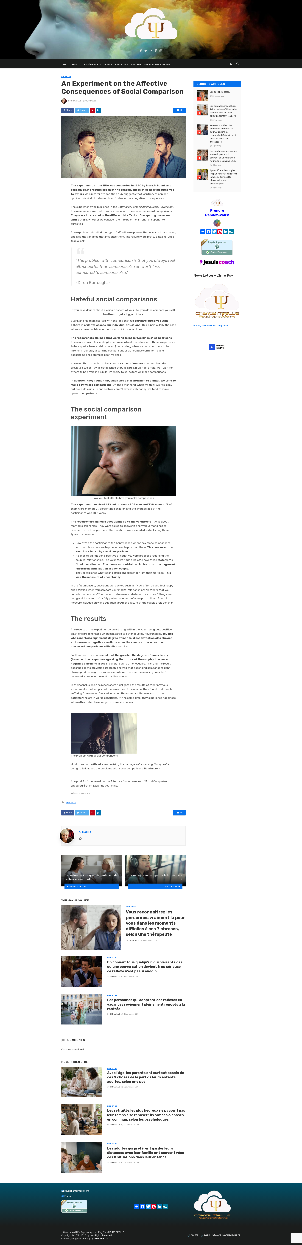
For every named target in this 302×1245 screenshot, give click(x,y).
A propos (120, 64)
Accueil (76, 64)
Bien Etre (66, 76)
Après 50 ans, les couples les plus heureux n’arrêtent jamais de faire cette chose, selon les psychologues (223, 177)
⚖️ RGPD (205, 1235)
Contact (136, 64)
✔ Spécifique (91, 64)
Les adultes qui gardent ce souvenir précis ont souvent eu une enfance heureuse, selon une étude (223, 156)
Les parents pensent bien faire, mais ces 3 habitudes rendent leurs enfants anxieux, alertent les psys (223, 111)
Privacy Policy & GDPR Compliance (211, 325)
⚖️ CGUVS (192, 1235)
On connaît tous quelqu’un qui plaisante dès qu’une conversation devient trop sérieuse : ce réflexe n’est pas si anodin (144, 966)
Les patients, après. (220, 92)
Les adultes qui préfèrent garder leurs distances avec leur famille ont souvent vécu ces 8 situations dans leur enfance (145, 1152)
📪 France (66, 1196)
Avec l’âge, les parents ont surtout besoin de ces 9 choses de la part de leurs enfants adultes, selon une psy (145, 1077)
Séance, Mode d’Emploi (226, 1235)
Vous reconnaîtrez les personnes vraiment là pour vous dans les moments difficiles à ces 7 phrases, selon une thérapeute (155, 923)
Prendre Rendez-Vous (157, 64)
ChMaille (76, 101)
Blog (107, 64)
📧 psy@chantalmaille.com (75, 1191)
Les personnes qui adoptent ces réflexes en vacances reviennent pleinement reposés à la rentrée (146, 1004)
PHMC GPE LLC (116, 1232)
